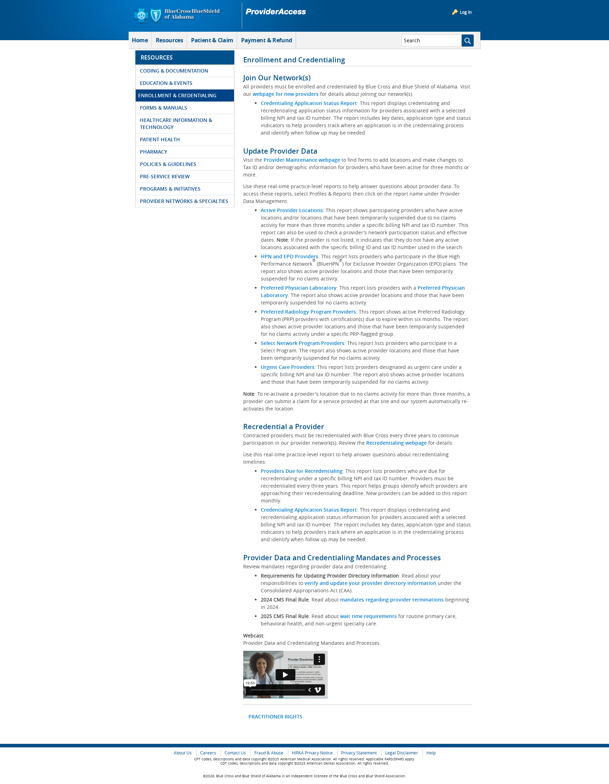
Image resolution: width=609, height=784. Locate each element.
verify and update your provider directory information (370, 583)
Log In (466, 12)
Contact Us (235, 752)
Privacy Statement (359, 752)
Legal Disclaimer (401, 752)
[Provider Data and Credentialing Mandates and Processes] (285, 674)
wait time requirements (368, 616)
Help (431, 752)
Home (140, 40)
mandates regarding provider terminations (392, 599)
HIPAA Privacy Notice (312, 752)
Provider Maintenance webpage (302, 159)
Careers (208, 752)
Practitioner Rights (275, 716)
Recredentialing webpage (396, 442)
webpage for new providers (286, 94)
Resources (169, 40)
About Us (183, 752)
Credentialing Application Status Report (309, 103)
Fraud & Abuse (268, 752)
